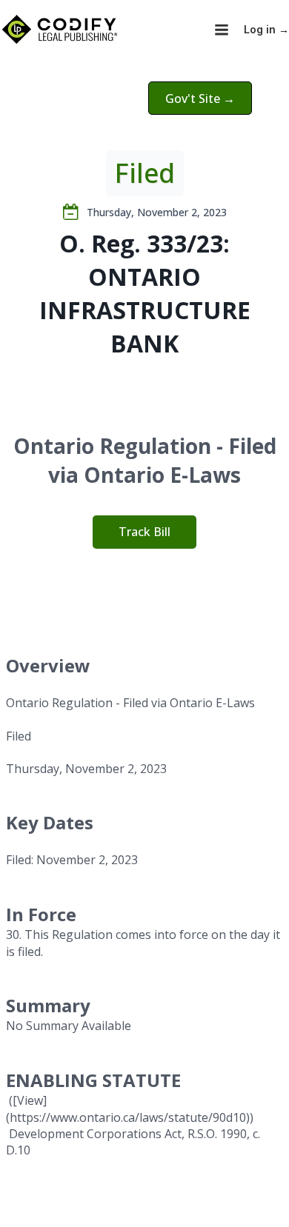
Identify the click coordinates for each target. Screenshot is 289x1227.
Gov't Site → (200, 98)
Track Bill (144, 532)
